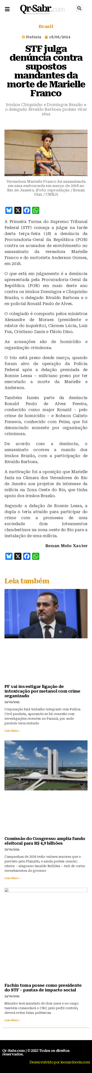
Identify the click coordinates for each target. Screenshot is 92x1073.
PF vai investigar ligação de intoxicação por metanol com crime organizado (42, 691)
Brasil (46, 26)
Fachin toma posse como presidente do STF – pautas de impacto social (43, 987)
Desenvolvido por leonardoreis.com (59, 1062)
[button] (79, 8)
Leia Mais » (12, 730)
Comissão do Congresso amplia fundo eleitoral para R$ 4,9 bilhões (44, 841)
